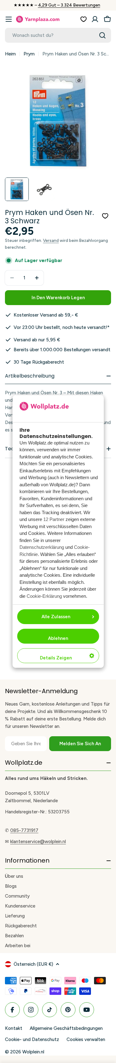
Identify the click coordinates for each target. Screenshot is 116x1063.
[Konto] (95, 19)
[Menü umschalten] (8, 19)
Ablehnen (58, 638)
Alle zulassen (55, 616)
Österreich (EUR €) (33, 964)
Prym (29, 54)
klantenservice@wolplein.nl (38, 841)
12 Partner (53, 519)
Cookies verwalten (86, 1039)
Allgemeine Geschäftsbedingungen (66, 1028)
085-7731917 (24, 830)
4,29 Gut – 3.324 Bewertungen (69, 5)
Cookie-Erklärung (44, 596)
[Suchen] (102, 35)
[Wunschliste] (83, 19)
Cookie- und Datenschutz (32, 1039)
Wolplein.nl (33, 1052)
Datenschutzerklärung (41, 547)
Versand (51, 240)
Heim (10, 54)
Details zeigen (56, 658)
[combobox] (58, 35)
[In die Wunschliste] (105, 215)
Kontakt (13, 1028)
